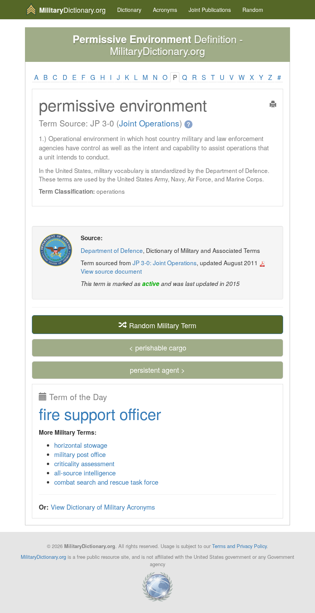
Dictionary (129, 9)
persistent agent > (157, 370)
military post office (80, 454)
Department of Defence (112, 250)
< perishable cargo (157, 347)
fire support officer (100, 413)
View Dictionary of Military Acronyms (103, 507)
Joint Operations (149, 123)
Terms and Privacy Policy (239, 546)
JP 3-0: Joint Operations (165, 262)
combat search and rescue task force (106, 482)
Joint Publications (210, 9)
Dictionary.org (72, 10)
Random (252, 9)
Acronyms (165, 9)
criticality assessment (84, 463)
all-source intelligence (85, 472)
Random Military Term (161, 325)
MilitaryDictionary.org (43, 556)
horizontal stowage (80, 445)
